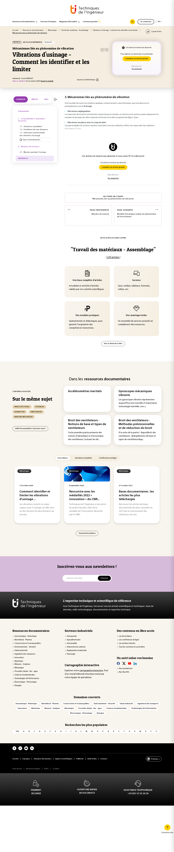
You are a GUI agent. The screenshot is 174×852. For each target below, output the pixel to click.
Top (17, 731)
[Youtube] (129, 663)
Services (136, 280)
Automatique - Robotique (26, 636)
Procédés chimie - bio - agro (26, 671)
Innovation (19, 658)
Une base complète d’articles (87, 280)
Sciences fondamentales (25, 675)
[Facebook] (118, 663)
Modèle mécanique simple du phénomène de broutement (136, 213)
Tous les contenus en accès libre (132, 647)
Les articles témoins (127, 643)
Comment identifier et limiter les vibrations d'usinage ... (34, 495)
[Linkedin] (135, 663)
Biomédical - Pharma (23, 640)
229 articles (113, 257)
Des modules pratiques (87, 315)
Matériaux (19, 661)
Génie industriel (21, 650)
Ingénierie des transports (25, 654)
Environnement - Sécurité (25, 647)
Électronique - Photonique (26, 682)
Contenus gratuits (90, 22)
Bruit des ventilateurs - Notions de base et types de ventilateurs (87, 424)
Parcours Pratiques (48, 22)
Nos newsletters (125, 669)
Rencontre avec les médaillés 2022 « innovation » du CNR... (84, 495)
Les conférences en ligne (129, 640)
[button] (35, 140)
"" (113, 249)
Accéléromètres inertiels (85, 391)
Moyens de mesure (99, 212)
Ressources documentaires (23, 22)
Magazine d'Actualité (68, 22)
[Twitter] (123, 663)
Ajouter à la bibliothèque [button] (86, 80)
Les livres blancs (125, 636)
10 (135, 117)
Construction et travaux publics (28, 643)
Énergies (18, 686)
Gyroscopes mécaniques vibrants (135, 393)
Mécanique (19, 668)
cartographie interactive (91, 671)
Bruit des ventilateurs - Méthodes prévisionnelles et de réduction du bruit (136, 424)
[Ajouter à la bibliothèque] (97, 80)
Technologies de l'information (27, 678)
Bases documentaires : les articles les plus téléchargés (136, 495)
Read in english (47, 81)
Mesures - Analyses (22, 664)
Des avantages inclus (136, 315)
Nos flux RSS (124, 672)
